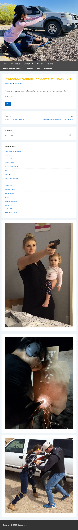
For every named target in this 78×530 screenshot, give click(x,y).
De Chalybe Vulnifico (11, 166)
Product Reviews (10, 193)
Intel (6, 182)
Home (5, 64)
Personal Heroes (10, 189)
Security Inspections (11, 201)
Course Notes (9, 159)
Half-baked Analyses (11, 178)
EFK (6, 170)
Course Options (10, 163)
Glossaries (8, 174)
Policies (50, 64)
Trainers (29, 69)
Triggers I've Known (11, 212)
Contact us (15, 64)
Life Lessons (9, 186)
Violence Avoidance (44, 69)
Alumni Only (8, 155)
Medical (40, 64)
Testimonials (8, 209)
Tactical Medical (10, 205)
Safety (7, 197)
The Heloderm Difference (12, 69)
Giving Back (28, 64)
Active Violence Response (13, 151)
